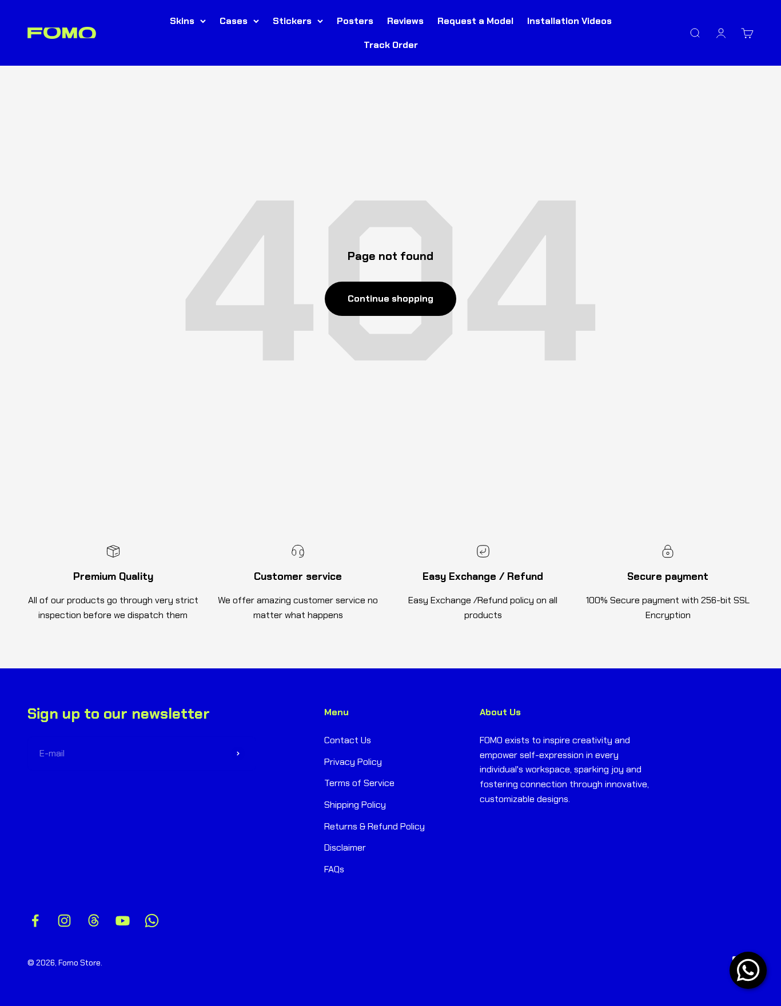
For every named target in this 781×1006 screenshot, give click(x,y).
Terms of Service (359, 783)
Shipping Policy (355, 805)
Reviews (405, 21)
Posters (355, 21)
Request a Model (475, 21)
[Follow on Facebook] (35, 920)
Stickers (292, 21)
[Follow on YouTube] (122, 920)
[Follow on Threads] (93, 920)
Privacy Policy (353, 762)
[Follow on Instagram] (64, 920)
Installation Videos (569, 21)
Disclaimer (345, 847)
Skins (182, 21)
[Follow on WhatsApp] (152, 920)
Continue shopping (390, 298)
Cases (234, 21)
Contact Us (347, 740)
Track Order (391, 45)
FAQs (334, 869)
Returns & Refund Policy (374, 826)
